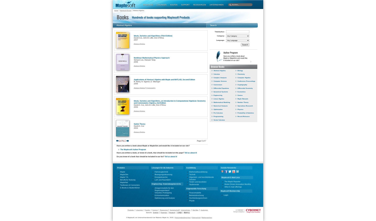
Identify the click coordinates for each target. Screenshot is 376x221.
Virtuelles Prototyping (163, 193)
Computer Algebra (243, 77)
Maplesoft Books (125, 10)
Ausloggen (204, 210)
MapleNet (124, 182)
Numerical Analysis (221, 106)
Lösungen (139, 210)
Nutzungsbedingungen (183, 217)
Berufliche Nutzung (127, 180)
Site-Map (195, 210)
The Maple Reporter (232, 182)
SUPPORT (185, 5)
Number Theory (243, 102)
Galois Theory (139, 124)
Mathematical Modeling (222, 102)
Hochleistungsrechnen (198, 198)
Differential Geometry (245, 88)
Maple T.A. (124, 177)
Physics (240, 109)
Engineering (218, 95)
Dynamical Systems (221, 92)
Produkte (131, 210)
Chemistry (241, 74)
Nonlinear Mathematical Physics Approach (151, 58)
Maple (122, 172)
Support (155, 210)
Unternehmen (185, 210)
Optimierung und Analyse (165, 198)
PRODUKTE (148, 5)
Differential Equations (221, 88)
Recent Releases (243, 116)
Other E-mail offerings (233, 187)
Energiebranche (161, 177)
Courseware (218, 85)
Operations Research (245, 106)
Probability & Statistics (245, 113)
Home (116, 10)
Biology (240, 70)
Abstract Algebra (139, 44)
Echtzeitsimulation (162, 195)
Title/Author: (220, 32)
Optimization (218, 109)
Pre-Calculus (218, 113)
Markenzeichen (207, 217)
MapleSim (124, 175)
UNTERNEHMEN (217, 5)
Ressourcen (164, 210)
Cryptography (150, 88)
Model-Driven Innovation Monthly (237, 184)
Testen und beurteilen (198, 182)
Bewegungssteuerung (163, 175)
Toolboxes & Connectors (130, 185)
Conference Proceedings (246, 81)
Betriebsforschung (196, 195)
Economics (241, 92)
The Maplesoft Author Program (133, 150)
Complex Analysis (220, 77)
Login (226, 195)
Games (240, 95)
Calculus (217, 74)
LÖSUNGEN (162, 5)
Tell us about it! (190, 153)
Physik (191, 201)
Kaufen (147, 210)
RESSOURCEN (199, 5)
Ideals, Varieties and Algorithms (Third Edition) (153, 36)
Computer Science (220, 81)
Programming (218, 116)
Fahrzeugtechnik (161, 172)
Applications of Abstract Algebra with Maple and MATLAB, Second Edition (164, 80)
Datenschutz (196, 217)
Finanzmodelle (195, 193)
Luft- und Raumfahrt (163, 180)
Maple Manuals (242, 99)
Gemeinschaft (174, 210)
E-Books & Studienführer (130, 188)
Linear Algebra (219, 99)
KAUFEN (173, 5)
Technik (192, 175)
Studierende (194, 185)
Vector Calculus (219, 120)
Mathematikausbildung (198, 172)
